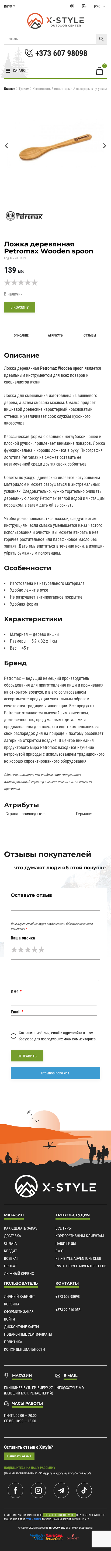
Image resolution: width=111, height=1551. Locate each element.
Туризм (24, 88)
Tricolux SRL (57, 1527)
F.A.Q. (60, 1251)
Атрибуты (55, 335)
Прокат (10, 1266)
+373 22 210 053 (68, 1310)
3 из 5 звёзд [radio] (28, 949)
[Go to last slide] (6, 145)
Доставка (12, 1236)
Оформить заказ (18, 1311)
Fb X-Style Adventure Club (78, 1258)
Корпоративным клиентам (80, 1236)
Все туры (64, 1228)
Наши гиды (66, 1243)
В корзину (20, 307)
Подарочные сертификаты (28, 1334)
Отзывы (90, 335)
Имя (16, 991)
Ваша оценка (23, 938)
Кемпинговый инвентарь (51, 88)
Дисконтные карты (21, 1327)
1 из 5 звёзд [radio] (14, 949)
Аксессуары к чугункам (90, 88)
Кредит (10, 1251)
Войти (9, 1319)
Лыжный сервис (19, 1273)
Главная (9, 88)
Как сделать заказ (20, 1228)
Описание (21, 335)
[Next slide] (104, 145)
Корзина (11, 1304)
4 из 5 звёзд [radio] (34, 949)
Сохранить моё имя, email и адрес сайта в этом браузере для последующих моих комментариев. (58, 1036)
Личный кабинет (19, 1296)
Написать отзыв (19, 1456)
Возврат (11, 1258)
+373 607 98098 (68, 1296)
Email (17, 1011)
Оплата (10, 1243)
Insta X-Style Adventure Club (81, 1266)
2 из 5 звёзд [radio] (21, 949)
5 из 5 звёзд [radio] (41, 949)
